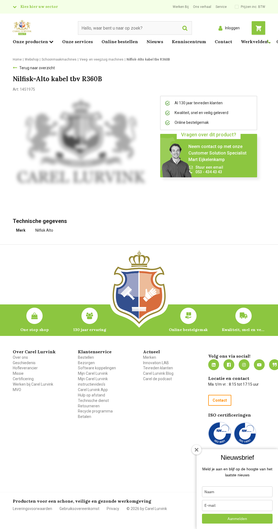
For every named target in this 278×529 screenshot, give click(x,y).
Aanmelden (237, 518)
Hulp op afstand (91, 395)
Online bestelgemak (188, 329)
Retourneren (89, 406)
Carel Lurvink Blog (158, 373)
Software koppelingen (97, 368)
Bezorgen (86, 363)
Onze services (77, 41)
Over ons (20, 357)
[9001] (219, 433)
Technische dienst (93, 400)
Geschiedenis (24, 363)
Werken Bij (181, 7)
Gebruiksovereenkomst (79, 508)
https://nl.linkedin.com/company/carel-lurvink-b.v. (213, 364)
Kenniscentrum (189, 41)
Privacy (113, 508)
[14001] (245, 433)
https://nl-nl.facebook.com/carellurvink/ (228, 364)
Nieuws (155, 41)
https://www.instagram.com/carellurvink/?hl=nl (244, 364)
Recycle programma (95, 411)
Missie (18, 373)
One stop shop (34, 329)
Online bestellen (120, 41)
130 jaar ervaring (89, 329)
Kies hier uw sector (39, 6)
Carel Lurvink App (93, 390)
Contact (223, 41)
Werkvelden (254, 41)
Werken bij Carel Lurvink (33, 384)
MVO (17, 390)
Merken (149, 357)
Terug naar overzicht (37, 68)
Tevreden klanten (158, 368)
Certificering (23, 379)
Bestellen (86, 357)
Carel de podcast (157, 379)
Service (221, 7)
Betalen (84, 416)
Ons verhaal (202, 7)
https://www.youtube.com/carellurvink (259, 364)
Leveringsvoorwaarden (32, 508)
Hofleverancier (25, 368)
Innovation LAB (156, 363)
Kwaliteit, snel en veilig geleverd (243, 329)
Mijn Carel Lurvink (93, 373)
